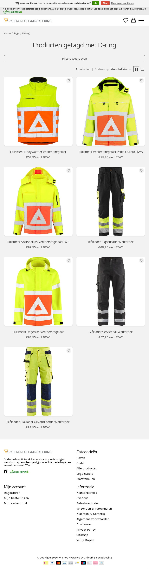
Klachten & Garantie (90, 514)
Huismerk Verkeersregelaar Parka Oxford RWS (111, 152)
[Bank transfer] (70, 563)
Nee (105, 3)
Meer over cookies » (122, 3)
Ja (95, 3)
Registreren (12, 493)
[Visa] (64, 563)
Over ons (82, 498)
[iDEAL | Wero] (45, 563)
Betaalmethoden (88, 503)
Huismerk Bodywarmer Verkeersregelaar (38, 152)
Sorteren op (102, 69)
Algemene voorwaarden (92, 519)
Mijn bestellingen (16, 498)
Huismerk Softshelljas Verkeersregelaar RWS (38, 242)
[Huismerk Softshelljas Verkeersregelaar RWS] (38, 202)
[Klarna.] (95, 563)
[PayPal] (52, 563)
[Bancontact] (77, 563)
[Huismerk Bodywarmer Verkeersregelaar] (38, 112)
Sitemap (82, 535)
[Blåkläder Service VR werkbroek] (110, 292)
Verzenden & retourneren (94, 508)
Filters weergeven (74, 58)
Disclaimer (84, 524)
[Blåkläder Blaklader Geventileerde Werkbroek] (38, 382)
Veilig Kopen (85, 540)
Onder (80, 463)
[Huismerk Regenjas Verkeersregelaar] (38, 292)
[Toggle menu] (141, 20)
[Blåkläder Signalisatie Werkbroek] (110, 202)
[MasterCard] (58, 563)
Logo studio (85, 473)
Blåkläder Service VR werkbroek (111, 332)
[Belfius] (89, 563)
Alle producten (86, 468)
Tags (16, 33)
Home (7, 33)
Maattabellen (85, 479)
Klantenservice (86, 493)
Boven (80, 458)
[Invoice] (101, 563)
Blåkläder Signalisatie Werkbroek (111, 242)
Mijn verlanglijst (15, 503)
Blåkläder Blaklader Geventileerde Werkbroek (38, 422)
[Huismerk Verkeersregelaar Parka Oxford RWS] (110, 112)
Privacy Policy (85, 529)
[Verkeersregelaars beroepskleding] (27, 20)
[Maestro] (83, 563)
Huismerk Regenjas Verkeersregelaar (38, 332)
